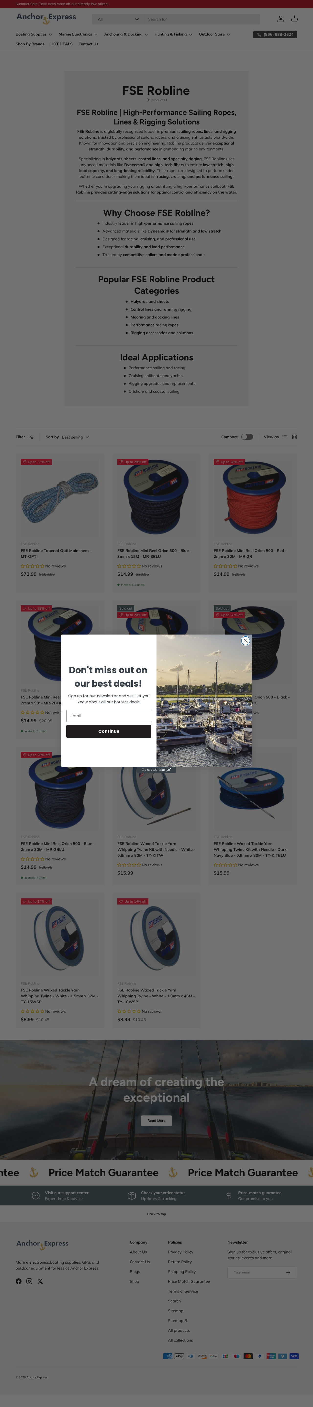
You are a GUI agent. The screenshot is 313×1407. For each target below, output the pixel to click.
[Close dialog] (245, 640)
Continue (109, 731)
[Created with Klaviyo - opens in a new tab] (156, 770)
